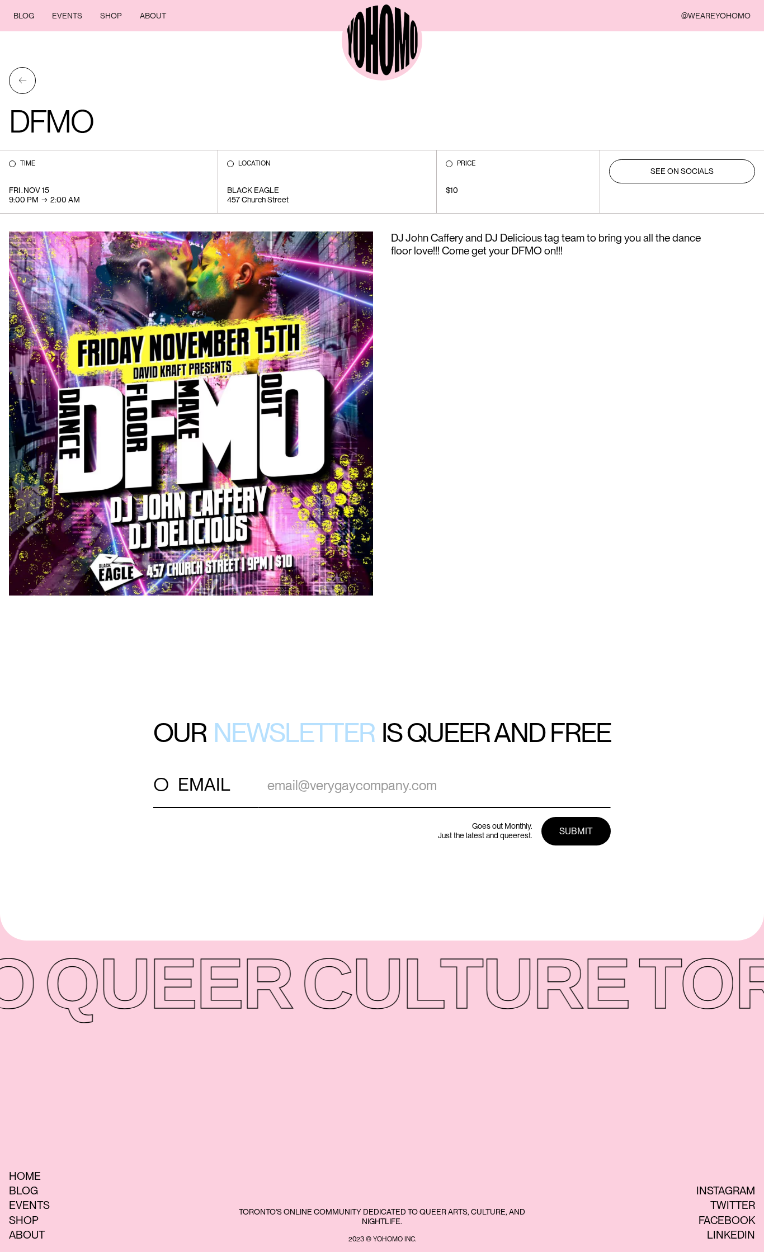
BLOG (23, 15)
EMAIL (204, 784)
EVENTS (67, 15)
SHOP (111, 15)
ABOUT (153, 15)
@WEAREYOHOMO (716, 15)
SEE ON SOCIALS (682, 171)
